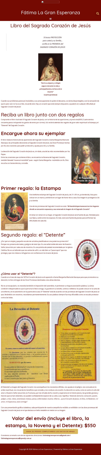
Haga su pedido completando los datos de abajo (50, 431)
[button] (50, 18)
